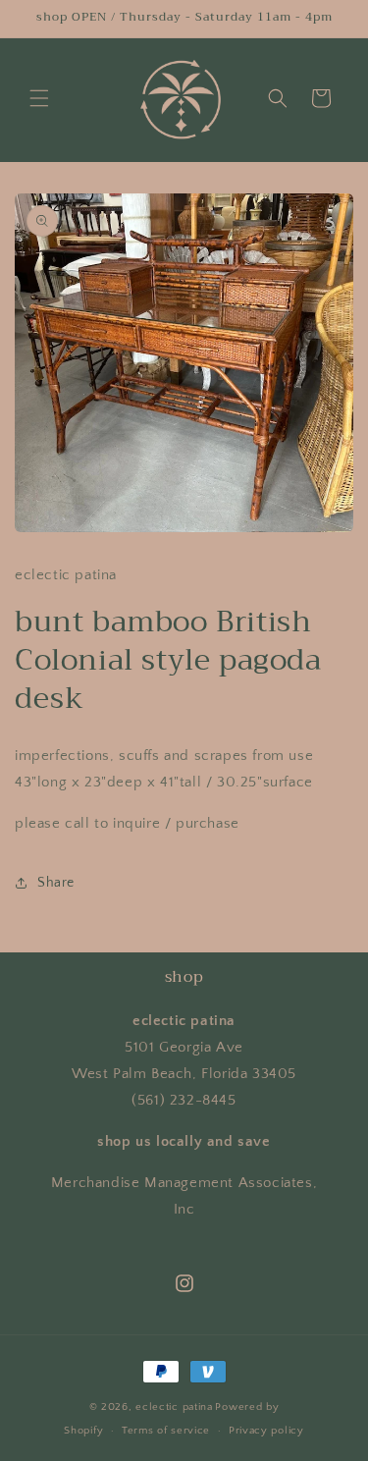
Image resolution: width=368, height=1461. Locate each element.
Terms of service (166, 1430)
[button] (39, 98)
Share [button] (56, 883)
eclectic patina (174, 1407)
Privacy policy (266, 1430)
